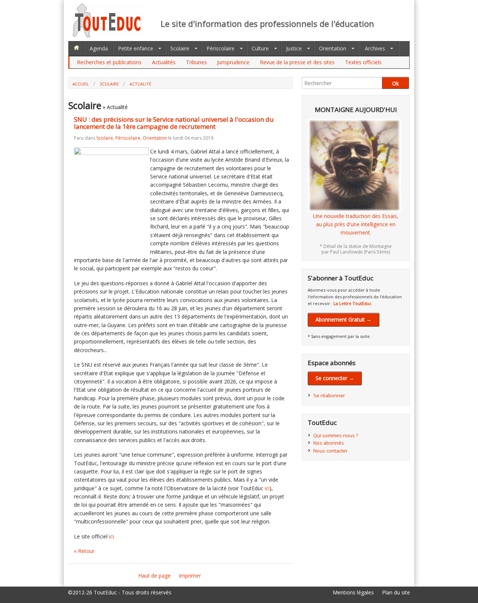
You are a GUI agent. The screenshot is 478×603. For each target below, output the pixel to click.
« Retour (84, 550)
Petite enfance (135, 48)
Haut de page (154, 575)
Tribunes (196, 62)
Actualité (140, 84)
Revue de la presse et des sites (297, 62)
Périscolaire (221, 48)
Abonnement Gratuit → (344, 319)
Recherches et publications (109, 62)
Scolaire (179, 48)
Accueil (80, 84)
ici (267, 488)
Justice (294, 48)
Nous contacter (330, 450)
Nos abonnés (328, 442)
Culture (260, 48)
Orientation (332, 48)
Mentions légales (353, 592)
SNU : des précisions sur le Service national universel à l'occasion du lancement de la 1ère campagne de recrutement (174, 123)
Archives (375, 48)
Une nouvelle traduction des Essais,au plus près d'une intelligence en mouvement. (355, 224)
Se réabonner (329, 395)
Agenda (99, 48)
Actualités (164, 62)
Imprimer (190, 575)
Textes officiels (363, 62)
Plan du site (396, 592)
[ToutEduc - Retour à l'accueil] (108, 35)
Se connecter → (335, 378)
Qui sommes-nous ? (335, 435)
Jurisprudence (233, 62)
